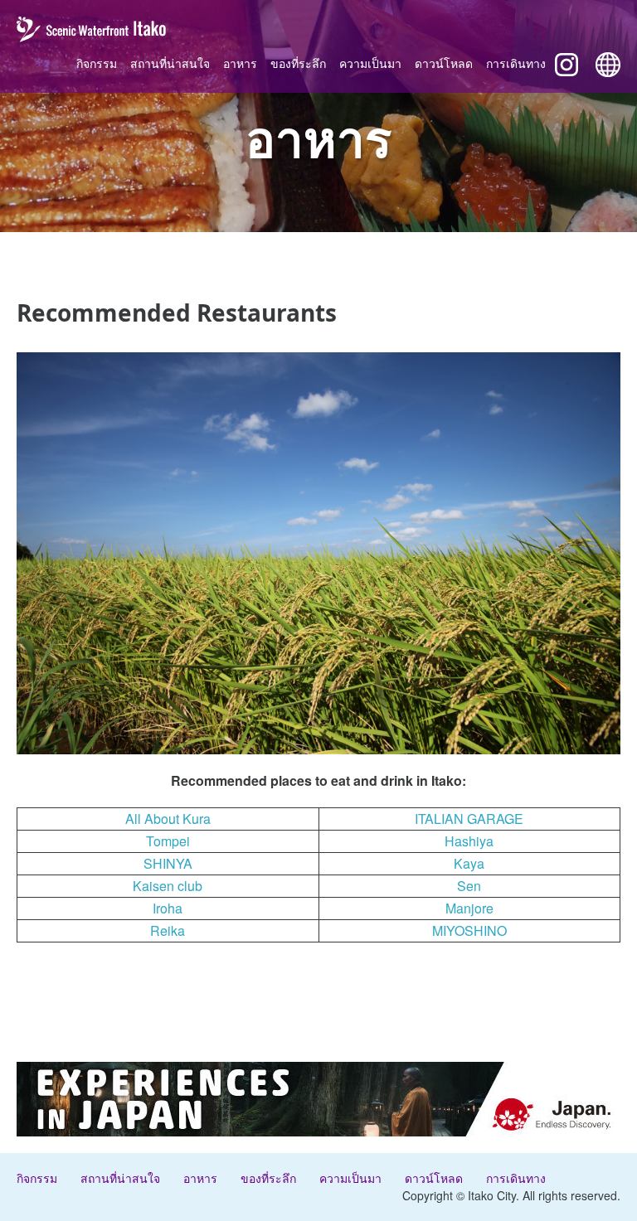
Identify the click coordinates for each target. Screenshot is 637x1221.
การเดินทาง (516, 63)
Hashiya (469, 840)
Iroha (167, 908)
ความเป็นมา (370, 63)
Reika (167, 930)
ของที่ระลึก (298, 63)
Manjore (469, 908)
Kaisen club (167, 885)
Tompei (168, 840)
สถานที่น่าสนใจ (170, 63)
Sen (469, 885)
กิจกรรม (96, 63)
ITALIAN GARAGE (469, 818)
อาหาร (240, 63)
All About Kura (168, 818)
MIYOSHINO (469, 930)
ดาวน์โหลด (444, 63)
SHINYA (167, 863)
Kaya (469, 863)
